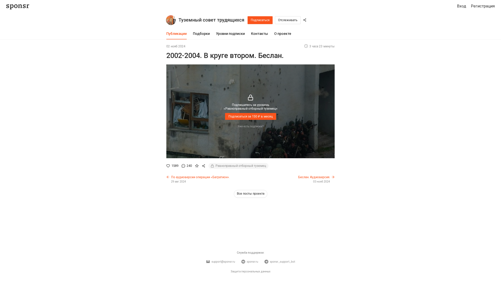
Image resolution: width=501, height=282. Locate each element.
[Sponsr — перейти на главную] (17, 6)
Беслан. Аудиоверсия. (314, 177)
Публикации (176, 34)
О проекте (282, 34)
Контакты (259, 34)
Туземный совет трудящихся (211, 20)
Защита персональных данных (250, 271)
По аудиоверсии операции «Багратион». (200, 177)
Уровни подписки (230, 34)
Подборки (201, 34)
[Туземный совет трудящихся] (171, 20)
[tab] (176, 33)
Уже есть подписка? (250, 126)
